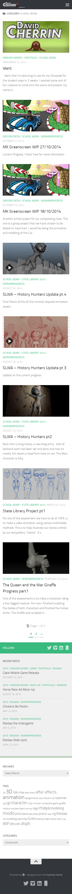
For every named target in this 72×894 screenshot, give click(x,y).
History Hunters (11, 808)
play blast (33, 814)
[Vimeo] (55, 647)
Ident (7, 68)
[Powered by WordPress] (23, 875)
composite (47, 803)
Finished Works (12, 57)
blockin (47, 798)
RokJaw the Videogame (18, 723)
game (56, 803)
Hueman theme (54, 874)
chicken (37, 803)
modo (9, 813)
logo (36, 808)
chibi (30, 803)
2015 (5, 668)
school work (47, 57)
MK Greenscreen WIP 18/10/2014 (32, 211)
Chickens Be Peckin (15, 706)
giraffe (62, 803)
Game (33, 668)
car (53, 798)
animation (14, 797)
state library (50, 819)
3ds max (19, 792)
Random (62, 685)
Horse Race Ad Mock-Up (19, 689)
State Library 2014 (34, 279)
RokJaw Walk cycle (15, 740)
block (41, 798)
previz (43, 813)
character (19, 802)
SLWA (32, 819)
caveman (61, 798)
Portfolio (30, 57)
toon (59, 819)
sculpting (11, 819)
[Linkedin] (61, 647)
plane (25, 813)
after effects (46, 792)
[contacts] (67, 647)
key (30, 809)
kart (27, 809)
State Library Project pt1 (24, 511)
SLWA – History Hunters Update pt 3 (34, 367)
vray (64, 819)
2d (4, 792)
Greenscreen (11, 136)
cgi (8, 803)
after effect (30, 793)
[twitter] (49, 647)
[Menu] (67, 4)
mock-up (35, 685)
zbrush (15, 824)
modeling (57, 808)
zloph (25, 823)
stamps (40, 819)
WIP (6, 823)
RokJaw (57, 668)
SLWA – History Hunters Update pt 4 (34, 294)
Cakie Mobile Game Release (21, 673)
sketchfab (22, 819)
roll (4, 819)
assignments (31, 798)
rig (54, 813)
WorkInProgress (52, 136)
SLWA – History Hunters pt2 (27, 436)
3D (9, 791)
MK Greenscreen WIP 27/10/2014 (32, 147)
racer (49, 814)
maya (44, 807)
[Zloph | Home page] (17, 4)
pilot (18, 813)
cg (4, 803)
